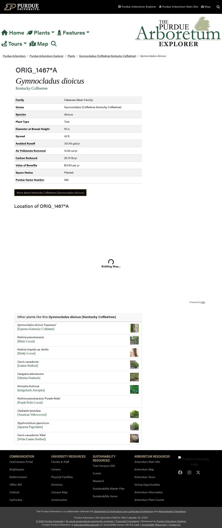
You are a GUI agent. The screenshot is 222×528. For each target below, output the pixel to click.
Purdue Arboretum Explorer (138, 6)
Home (16, 32)
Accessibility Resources (154, 524)
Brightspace (17, 469)
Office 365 (16, 484)
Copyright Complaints (127, 521)
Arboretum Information (148, 492)
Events (97, 473)
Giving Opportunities (147, 484)
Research (98, 481)
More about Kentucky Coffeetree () (50, 193)
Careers (56, 469)
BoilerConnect (18, 477)
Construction (59, 500)
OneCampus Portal (21, 462)
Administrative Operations (172, 511)
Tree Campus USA (104, 466)
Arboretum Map (144, 469)
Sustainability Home (105, 496)
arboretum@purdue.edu (86, 524)
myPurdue (16, 500)
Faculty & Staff (60, 462)
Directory (57, 484)
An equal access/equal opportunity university (90, 521)
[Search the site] (218, 7)
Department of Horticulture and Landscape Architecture (123, 511)
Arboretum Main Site (147, 462)
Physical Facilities (62, 477)
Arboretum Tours (144, 477)
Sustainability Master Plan (109, 488)
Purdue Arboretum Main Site (179, 6)
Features (73, 32)
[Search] (54, 43)
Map (207, 6)
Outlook (14, 492)
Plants (41, 32)
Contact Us (175, 524)
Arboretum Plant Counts (149, 500)
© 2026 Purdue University (50, 521)
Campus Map (59, 492)
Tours (14, 43)
